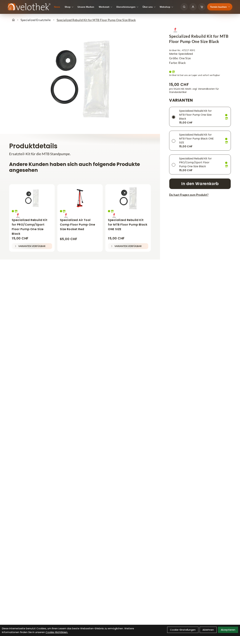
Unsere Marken (86, 7)
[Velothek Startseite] (29, 7)
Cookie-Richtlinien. (57, 632)
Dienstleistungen (126, 7)
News (57, 7)
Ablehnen (208, 629)
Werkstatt (104, 7)
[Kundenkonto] (193, 6)
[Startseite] (13, 20)
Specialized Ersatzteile (36, 20)
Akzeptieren (228, 629)
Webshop (165, 7)
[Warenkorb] (201, 6)
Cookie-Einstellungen (183, 629)
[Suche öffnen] (184, 6)
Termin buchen (218, 7)
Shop (68, 7)
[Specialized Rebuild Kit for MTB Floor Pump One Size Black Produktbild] (80, 79)
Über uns (148, 7)
